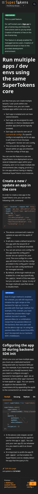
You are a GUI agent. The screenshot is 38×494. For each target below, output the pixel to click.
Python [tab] (27, 397)
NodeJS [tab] (7, 397)
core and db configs (14, 134)
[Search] (34, 4)
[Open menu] (32, 484)
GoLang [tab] (17, 397)
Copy (32, 206)
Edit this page (10, 468)
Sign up (25, 24)
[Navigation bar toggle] (3, 2)
